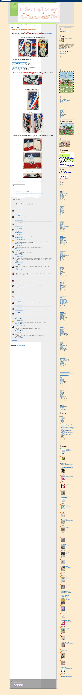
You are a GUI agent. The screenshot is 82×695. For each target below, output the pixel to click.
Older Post (51, 343)
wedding (61, 397)
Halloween (61, 274)
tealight (61, 377)
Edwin (61, 253)
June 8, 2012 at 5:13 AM (19, 226)
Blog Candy (62, 206)
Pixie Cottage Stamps (63, 334)
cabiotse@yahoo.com (62, 53)
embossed (61, 254)
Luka (61, 297)
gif (60, 270)
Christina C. (20, 307)
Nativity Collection (63, 317)
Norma (19, 312)
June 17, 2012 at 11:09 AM (19, 323)
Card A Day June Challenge (17, 65)
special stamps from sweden (36, 193)
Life (61, 574)
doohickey (61, 245)
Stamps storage (62, 364)
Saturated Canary (63, 345)
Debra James (63, 475)
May (61, 435)
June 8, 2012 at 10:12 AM (19, 248)
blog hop (61, 207)
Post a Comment (14, 340)
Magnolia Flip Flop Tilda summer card (66, 424)
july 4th (21, 193)
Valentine (61, 393)
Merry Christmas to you (63, 306)
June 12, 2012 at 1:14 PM (19, 310)
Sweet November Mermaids (64, 375)
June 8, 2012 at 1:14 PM (19, 269)
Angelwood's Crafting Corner (65, 613)
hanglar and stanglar (63, 276)
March (62, 437)
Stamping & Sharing (64, 497)
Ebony (61, 252)
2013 (61, 415)
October (62, 419)
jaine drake (20, 320)
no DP (61, 321)
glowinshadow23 (63, 667)
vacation (61, 392)
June (62, 423)
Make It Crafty (62, 303)
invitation (61, 283)
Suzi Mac (19, 256)
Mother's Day (62, 312)
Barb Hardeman (20, 239)
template (61, 379)
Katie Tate (61, 111)
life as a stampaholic (64, 573)
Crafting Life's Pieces (64, 566)
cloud (61, 227)
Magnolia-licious (28, 193)
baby (61, 198)
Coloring (61, 229)
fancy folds (62, 260)
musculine (61, 314)
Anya (61, 194)
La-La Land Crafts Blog (64, 448)
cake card (61, 213)
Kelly (19, 222)
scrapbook (62, 347)
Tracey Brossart (62, 117)
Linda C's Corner (63, 652)
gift (60, 271)
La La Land (62, 286)
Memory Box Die (62, 305)
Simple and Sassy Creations (65, 591)
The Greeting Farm (63, 381)
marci (61, 304)
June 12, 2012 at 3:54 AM (19, 305)
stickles (61, 366)
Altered (61, 191)
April (61, 436)
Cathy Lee (20, 264)
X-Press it (61, 407)
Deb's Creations (62, 238)
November (62, 418)
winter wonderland (63, 406)
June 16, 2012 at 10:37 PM (19, 318)
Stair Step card (62, 362)
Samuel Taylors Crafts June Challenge (19, 62)
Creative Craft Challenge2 (17, 69)
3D (60, 184)
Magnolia (24, 193)
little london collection (63, 290)
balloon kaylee (62, 200)
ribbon (61, 343)
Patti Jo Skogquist (63, 114)
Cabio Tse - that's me (63, 101)
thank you (61, 380)
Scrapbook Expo (62, 348)
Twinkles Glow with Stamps (65, 526)
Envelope (61, 257)
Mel (18, 332)
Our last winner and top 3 (64, 596)
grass (61, 273)
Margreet (19, 209)
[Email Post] (28, 191)
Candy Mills (62, 102)
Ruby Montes (62, 115)
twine (61, 391)
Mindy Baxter (62, 112)
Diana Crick (20, 271)
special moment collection (64, 359)
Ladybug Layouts (64, 649)
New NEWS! (67, 628)
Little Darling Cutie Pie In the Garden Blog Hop (67, 427)
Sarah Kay (61, 344)
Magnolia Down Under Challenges (66, 676)
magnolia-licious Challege (64, 300)
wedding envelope (63, 398)
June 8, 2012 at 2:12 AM (19, 220)
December (62, 417)
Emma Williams (20, 325)
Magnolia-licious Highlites (65, 627)
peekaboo (61, 331)
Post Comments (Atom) (21, 345)
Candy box (62, 216)
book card (61, 208)
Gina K (19, 245)
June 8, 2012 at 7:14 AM (19, 243)
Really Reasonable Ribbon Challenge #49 (20, 67)
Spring (61, 361)
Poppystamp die (62, 337)
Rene (19, 228)
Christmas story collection (64, 226)
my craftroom (62, 315)
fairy (61, 258)
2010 (61, 441)
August (62, 421)
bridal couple (62, 210)
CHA (61, 223)
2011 (61, 440)
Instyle (61, 282)
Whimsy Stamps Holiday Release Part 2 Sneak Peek (69, 586)
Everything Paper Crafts (65, 642)
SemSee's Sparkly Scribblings (65, 504)
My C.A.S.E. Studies (64, 519)
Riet (19, 215)
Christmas (61, 225)
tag (60, 376)
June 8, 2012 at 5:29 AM (19, 232)
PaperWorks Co (62, 328)
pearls (61, 330)
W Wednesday (62, 396)
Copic (19, 193)
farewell (61, 261)
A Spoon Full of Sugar (63, 185)
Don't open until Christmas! (69, 643)
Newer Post (13, 343)
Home (13, 24)
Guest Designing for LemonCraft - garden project (68, 568)
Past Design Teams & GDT (22, 24)
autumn (61, 197)
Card (16, 193)
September (62, 420)
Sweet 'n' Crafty (63, 463)
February (62, 438)
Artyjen (19, 301)
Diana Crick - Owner (63, 99)
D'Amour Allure (62, 237)
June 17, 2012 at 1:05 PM (19, 330)
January (62, 439)
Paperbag (61, 327)
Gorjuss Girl (62, 272)
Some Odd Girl (62, 358)
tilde (61, 385)
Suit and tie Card (68, 599)
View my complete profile (62, 48)
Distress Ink (62, 243)
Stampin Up (62, 363)
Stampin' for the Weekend (65, 595)
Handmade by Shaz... (64, 598)
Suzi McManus (62, 116)
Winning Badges (32, 24)
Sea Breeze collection (63, 349)
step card (61, 365)
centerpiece (62, 222)
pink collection (62, 332)
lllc (60, 292)
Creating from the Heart (64, 512)
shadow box (62, 350)
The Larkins (62, 382)
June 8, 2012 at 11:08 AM (19, 262)
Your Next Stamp (62, 409)
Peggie (19, 234)
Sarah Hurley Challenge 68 (17, 63)
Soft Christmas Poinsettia (69, 527)
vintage (61, 395)
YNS (61, 408)
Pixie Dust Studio (62, 335)
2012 (61, 416)
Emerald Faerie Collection (64, 255)
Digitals (61, 241)
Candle (61, 215)
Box (61, 209)
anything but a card (63, 195)
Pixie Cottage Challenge (63, 333)
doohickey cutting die (63, 246)
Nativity (61, 316)
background (62, 199)
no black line (62, 320)
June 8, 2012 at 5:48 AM (19, 237)
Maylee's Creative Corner (65, 674)
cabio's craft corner (69, 38)
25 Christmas (67, 545)
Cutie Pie (61, 236)
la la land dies (62, 287)
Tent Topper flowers (68, 606)
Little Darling (62, 289)
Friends (61, 267)
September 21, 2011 (64, 650)
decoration (61, 239)
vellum (61, 394)
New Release (62, 318)
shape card (62, 351)
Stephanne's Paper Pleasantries (66, 584)
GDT (61, 269)
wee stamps (62, 399)
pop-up (61, 336)
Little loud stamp (62, 291)
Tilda (42, 193)
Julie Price (61, 110)
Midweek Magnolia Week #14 (17, 68)
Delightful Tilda (62, 240)
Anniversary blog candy (63, 193)
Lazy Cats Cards (63, 559)
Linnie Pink (63, 537)
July (61, 422)
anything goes (62, 196)
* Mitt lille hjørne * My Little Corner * (66, 551)
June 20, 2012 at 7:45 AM (19, 337)
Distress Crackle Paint (63, 242)
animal (61, 192)
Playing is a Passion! (64, 660)
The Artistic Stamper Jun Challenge (19, 64)
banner (61, 201)
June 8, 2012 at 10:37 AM (19, 254)
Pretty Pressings (63, 544)
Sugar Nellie (62, 367)
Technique (61, 378)
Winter (61, 405)
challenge (61, 224)
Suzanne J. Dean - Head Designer (65, 100)
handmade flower (62, 275)
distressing (62, 244)
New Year (61, 319)
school (61, 346)
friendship (61, 268)
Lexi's (61, 288)
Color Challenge (62, 228)
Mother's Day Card (63, 313)
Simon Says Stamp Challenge (65, 620)
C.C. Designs (62, 212)
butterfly (61, 211)
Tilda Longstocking (63, 384)
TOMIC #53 (14, 60)
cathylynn (19, 250)
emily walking (62, 256)
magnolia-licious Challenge (64, 301)
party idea (61, 329)
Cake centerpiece (63, 214)
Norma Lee (62, 113)
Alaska (67, 653)
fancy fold (61, 259)
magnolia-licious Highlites (64, 302)
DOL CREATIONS (64, 490)
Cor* (19, 295)
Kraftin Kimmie (62, 285)
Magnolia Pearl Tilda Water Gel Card (66, 434)
